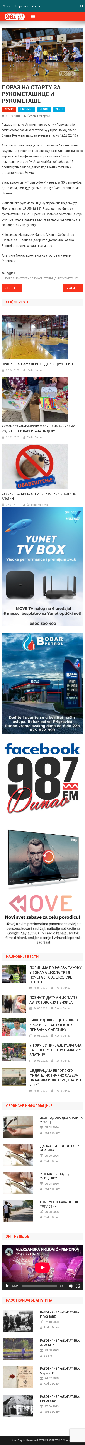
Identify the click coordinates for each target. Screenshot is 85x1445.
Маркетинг (22, 6)
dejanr (48, 1355)
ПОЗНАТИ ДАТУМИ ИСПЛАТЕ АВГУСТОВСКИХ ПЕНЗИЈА (53, 1000)
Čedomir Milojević (38, 116)
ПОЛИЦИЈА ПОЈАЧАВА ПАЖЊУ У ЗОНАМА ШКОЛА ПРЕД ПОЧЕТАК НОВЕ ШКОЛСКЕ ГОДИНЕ (55, 975)
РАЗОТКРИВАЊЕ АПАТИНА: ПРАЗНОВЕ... (60, 1314)
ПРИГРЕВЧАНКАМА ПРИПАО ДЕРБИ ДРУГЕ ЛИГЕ (38, 364)
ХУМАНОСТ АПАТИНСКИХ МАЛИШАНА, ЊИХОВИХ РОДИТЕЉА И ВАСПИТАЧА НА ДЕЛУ (38, 429)
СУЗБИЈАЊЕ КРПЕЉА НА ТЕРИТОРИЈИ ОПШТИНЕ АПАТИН (39, 496)
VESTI (59, 109)
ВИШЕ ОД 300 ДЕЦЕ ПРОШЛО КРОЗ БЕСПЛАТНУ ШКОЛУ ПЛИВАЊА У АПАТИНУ (53, 1025)
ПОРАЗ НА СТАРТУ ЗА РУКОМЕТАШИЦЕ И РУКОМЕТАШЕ (41, 278)
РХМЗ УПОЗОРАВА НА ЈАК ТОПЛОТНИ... (59, 1204)
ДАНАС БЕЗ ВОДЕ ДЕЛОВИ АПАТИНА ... (60, 1148)
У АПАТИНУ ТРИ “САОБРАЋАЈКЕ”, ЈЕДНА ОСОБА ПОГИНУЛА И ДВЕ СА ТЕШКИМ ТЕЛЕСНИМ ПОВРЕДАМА (74, 288)
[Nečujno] (70, 1286)
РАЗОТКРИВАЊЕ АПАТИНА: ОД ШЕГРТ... (60, 1371)
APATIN (9, 109)
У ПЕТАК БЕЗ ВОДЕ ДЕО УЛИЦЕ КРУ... (57, 1176)
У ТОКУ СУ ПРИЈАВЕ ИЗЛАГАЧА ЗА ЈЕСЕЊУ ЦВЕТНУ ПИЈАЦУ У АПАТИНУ (55, 1050)
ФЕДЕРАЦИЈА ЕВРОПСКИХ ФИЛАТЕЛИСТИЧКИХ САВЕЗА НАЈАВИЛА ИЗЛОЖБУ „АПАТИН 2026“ (55, 1078)
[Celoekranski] (77, 1286)
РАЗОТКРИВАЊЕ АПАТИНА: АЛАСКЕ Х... (60, 1343)
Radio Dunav (34, 370)
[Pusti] (7, 1286)
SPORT (44, 109)
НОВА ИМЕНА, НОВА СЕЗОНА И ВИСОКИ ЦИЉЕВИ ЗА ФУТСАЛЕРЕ (14, 288)
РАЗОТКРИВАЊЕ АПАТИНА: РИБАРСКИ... (60, 1399)
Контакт (37, 6)
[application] (42, 1267)
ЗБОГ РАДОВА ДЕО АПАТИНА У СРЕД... (61, 1120)
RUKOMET (26, 109)
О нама (7, 6)
